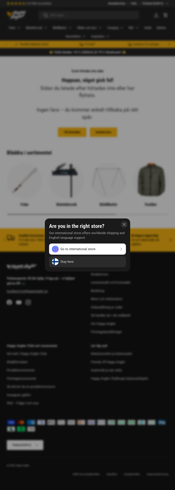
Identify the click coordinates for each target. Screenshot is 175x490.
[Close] (124, 224)
